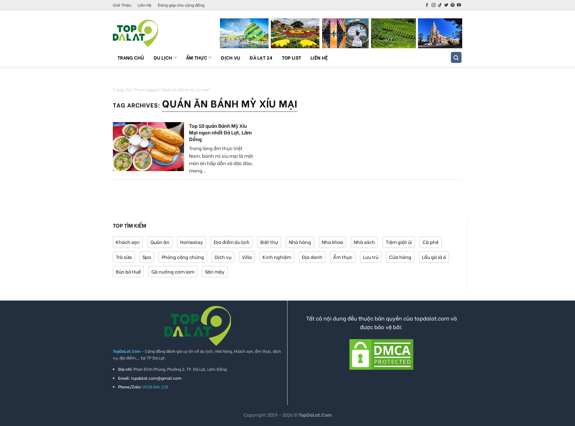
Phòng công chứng (183, 256)
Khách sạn (128, 241)
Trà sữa (124, 256)
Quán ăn (159, 241)
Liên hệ (319, 57)
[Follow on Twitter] (446, 5)
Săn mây (215, 271)
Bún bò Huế (128, 271)
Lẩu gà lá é (434, 256)
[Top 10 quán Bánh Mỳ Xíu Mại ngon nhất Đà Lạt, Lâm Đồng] (148, 146)
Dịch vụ (230, 57)
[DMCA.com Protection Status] (381, 353)
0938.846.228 (155, 386)
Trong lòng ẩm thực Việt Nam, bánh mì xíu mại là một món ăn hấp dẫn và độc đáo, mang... (221, 159)
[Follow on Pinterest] (453, 5)
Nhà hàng (300, 241)
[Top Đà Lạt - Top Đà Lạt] (146, 33)
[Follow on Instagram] (434, 5)
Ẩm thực (196, 57)
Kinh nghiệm (277, 256)
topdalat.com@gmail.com (156, 378)
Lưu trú (370, 256)
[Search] (456, 57)
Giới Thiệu (122, 5)
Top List (291, 57)
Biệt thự (269, 241)
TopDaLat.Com (315, 414)
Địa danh (312, 256)
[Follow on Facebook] (427, 5)
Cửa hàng (400, 256)
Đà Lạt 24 (261, 57)
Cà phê (431, 241)
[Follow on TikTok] (440, 5)
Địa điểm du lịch (232, 241)
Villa (247, 256)
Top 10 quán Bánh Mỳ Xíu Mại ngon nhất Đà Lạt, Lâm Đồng (220, 132)
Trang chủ (130, 57)
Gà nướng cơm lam (172, 271)
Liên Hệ (144, 5)
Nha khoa (332, 241)
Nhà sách (364, 241)
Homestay (191, 241)
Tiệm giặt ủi (399, 241)
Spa (146, 256)
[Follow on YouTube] (459, 5)
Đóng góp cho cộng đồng (181, 5)
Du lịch (163, 57)
